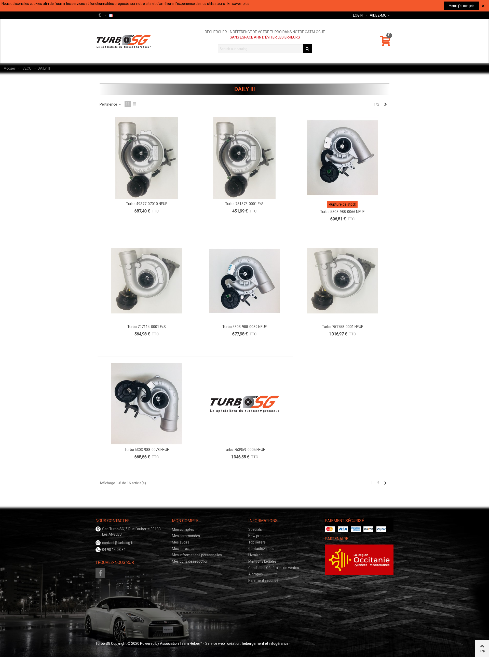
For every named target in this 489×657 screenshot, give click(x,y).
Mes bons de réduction (190, 561)
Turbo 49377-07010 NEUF (146, 204)
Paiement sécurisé (263, 580)
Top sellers (257, 542)
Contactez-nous (261, 549)
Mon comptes (183, 529)
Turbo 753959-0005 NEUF (244, 450)
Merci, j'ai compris (461, 6)
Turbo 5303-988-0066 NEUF (342, 212)
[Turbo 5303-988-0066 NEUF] (342, 158)
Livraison (255, 555)
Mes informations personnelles (197, 555)
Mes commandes (186, 536)
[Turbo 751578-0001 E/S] (244, 158)
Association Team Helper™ (181, 643)
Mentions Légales (262, 561)
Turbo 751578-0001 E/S (244, 204)
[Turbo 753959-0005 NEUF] (244, 404)
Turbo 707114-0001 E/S (146, 327)
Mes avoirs (180, 542)
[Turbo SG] (124, 41)
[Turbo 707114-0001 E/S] (146, 281)
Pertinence (109, 104)
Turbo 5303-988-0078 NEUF (147, 450)
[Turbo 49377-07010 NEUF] (146, 158)
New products (259, 536)
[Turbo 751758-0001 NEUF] (342, 281)
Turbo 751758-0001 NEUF (342, 327)
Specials (255, 529)
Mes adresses (183, 549)
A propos (255, 574)
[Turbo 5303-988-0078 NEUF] (146, 404)
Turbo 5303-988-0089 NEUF (244, 327)
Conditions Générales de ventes (273, 568)
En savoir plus (238, 4)
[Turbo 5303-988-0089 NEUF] (244, 281)
